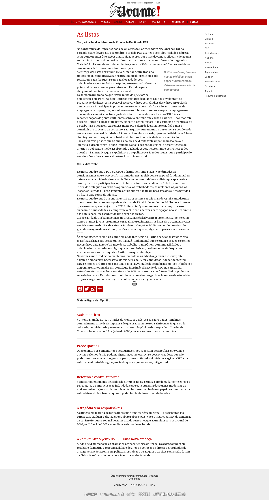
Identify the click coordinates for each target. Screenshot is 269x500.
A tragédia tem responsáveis (99, 408)
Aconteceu (210, 86)
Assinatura (178, 22)
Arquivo (156, 22)
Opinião (118, 22)
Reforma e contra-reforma (98, 377)
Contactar (120, 485)
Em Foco (130, 22)
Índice (142, 22)
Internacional (211, 67)
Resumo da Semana (215, 95)
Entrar (194, 22)
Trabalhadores (212, 53)
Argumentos (211, 72)
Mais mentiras (88, 315)
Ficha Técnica (139, 485)
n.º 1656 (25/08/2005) (86, 22)
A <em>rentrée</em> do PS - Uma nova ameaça (114, 439)
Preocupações (88, 346)
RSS (152, 485)
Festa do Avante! (214, 81)
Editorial (105, 22)
